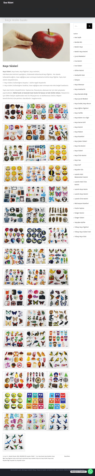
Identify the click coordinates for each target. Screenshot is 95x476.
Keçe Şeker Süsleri (81, 141)
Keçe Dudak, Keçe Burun (83, 103)
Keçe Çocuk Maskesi (81, 99)
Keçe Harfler (79, 113)
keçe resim (16, 458)
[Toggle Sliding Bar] (3, 15)
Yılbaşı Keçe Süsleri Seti (83, 232)
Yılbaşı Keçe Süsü (80, 236)
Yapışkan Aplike (80, 222)
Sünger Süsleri (79, 218)
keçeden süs (13, 460)
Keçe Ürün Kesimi (80, 155)
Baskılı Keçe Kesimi (81, 51)
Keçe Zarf (78, 165)
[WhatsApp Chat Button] (90, 471)
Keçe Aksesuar (79, 84)
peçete (29, 456)
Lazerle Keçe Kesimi (81, 194)
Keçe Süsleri (10, 66)
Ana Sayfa (78, 37)
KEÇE (18, 456)
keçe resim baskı (23, 458)
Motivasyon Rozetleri (82, 203)
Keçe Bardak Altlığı (81, 94)
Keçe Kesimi (79, 127)
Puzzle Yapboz (79, 208)
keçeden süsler (21, 460)
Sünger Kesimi (79, 213)
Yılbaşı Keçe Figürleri (82, 227)
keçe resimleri (32, 458)
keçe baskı (41, 456)
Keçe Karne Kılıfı (80, 122)
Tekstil (32, 456)
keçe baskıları (48, 456)
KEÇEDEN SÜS (23, 456)
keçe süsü (50, 458)
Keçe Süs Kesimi (80, 146)
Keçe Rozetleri (79, 136)
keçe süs (38, 458)
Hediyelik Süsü (80, 75)
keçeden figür (6, 460)
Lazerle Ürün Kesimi (81, 199)
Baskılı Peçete (12, 456)
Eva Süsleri (78, 66)
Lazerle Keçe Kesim (81, 189)
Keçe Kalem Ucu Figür (82, 118)
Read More (67, 456)
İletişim (77, 80)
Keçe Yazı (78, 160)
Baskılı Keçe (79, 47)
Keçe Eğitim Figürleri (82, 108)
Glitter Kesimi (79, 70)
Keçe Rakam (79, 132)
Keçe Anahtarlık (80, 89)
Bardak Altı (78, 42)
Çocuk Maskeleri (80, 56)
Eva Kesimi (78, 61)
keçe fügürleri (9, 458)
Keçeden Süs (79, 169)
